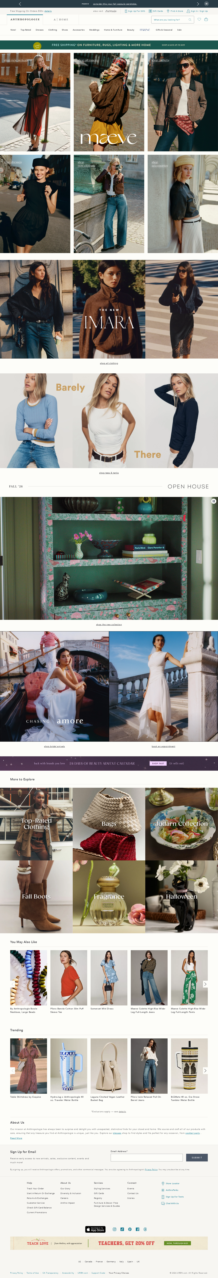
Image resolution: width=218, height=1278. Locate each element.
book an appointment (163, 746)
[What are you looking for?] (190, 19)
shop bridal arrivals (54, 746)
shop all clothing (109, 363)
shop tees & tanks (109, 473)
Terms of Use (33, 1273)
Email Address (119, 1151)
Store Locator (173, 1183)
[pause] (213, 501)
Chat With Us (172, 1203)
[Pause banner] (206, 4)
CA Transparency (50, 1273)
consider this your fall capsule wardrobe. (115, 4)
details (48, 11)
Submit (197, 1157)
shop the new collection (109, 624)
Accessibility (68, 1273)
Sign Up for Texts (175, 1197)
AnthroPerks (172, 1190)
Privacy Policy (151, 1169)
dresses (117, 1133)
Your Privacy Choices (119, 1273)
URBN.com (83, 1273)
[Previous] (13, 984)
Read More (16, 1138)
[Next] (205, 984)
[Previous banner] (20, 4)
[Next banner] (198, 4)
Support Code (98, 1273)
